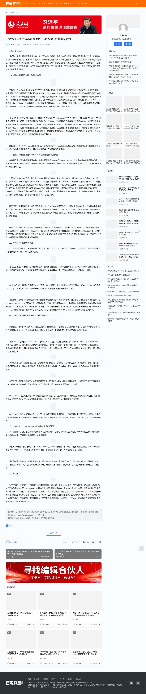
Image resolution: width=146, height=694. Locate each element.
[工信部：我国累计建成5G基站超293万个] (111, 235)
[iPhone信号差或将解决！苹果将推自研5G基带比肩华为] (53, 639)
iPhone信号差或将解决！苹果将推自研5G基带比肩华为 (53, 653)
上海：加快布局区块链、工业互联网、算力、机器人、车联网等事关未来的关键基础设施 (132, 110)
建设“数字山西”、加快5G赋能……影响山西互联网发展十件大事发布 (86, 653)
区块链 (58, 4)
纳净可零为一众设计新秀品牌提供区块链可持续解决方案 (114, 127)
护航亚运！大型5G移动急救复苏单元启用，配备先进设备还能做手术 (53, 614)
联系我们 (79, 679)
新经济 (50, 4)
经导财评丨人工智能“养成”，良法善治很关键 (123, 292)
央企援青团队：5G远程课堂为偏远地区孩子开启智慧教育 (20, 653)
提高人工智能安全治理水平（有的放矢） (121, 296)
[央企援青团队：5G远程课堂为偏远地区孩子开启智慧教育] (21, 639)
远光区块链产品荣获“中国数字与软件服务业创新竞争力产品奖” (131, 145)
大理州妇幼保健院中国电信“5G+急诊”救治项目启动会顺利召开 (129, 179)
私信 (129, 44)
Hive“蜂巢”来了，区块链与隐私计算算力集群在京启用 (132, 127)
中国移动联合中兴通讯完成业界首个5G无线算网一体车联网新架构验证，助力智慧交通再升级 (123, 68)
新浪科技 (9, 44)
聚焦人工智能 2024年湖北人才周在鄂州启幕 (123, 271)
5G (38, 44)
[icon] (131, 683)
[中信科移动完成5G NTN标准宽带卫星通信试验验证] (111, 246)
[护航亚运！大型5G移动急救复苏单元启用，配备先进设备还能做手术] (53, 600)
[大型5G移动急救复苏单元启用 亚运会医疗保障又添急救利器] (86, 600)
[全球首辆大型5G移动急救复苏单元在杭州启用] (21, 600)
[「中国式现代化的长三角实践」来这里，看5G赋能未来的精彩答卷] (111, 257)
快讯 (34, 4)
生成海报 (77, 542)
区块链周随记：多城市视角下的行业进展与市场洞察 (114, 162)
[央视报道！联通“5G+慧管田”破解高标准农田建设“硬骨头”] (111, 224)
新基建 (66, 4)
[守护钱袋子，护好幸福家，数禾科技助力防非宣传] (111, 190)
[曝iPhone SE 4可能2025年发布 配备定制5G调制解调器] (111, 201)
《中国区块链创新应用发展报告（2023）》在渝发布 (114, 145)
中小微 (76, 4)
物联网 (84, 4)
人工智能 (42, 4)
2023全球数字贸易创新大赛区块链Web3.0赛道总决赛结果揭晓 (113, 110)
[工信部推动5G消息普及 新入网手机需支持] (111, 213)
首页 (27, 4)
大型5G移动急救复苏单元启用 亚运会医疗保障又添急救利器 (86, 614)
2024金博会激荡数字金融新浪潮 (118, 275)
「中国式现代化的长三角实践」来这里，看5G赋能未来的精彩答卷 (129, 256)
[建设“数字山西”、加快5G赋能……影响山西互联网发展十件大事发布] (86, 639)
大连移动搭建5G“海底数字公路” (120, 62)
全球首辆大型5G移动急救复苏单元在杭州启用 (20, 614)
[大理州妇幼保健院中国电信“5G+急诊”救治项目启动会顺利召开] (111, 179)
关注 (119, 44)
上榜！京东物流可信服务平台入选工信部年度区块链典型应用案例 (132, 162)
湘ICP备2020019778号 (83, 683)
